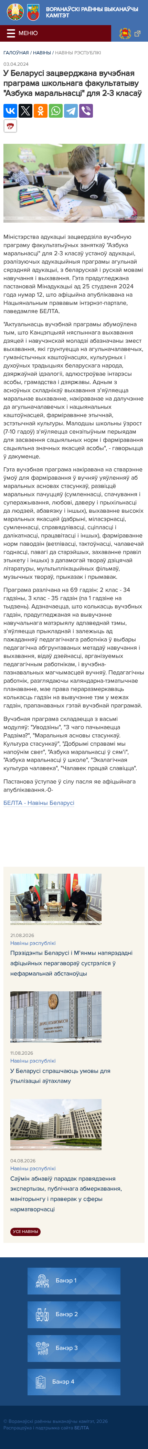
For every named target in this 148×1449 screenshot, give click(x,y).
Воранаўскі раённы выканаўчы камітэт (92, 13)
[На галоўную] (15, 11)
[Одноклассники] (40, 111)
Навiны (42, 53)
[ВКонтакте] (10, 111)
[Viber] (86, 111)
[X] (25, 111)
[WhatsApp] (56, 111)
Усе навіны (25, 1231)
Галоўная (16, 53)
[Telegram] (71, 111)
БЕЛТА (81, 1428)
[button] (12, 33)
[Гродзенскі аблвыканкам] (129, 33)
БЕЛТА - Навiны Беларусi (38, 803)
